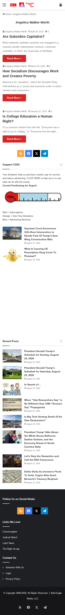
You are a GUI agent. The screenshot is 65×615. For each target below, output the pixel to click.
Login (8, 573)
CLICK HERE (33, 178)
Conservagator (10, 531)
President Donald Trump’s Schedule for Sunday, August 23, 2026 (41, 355)
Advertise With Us (15, 567)
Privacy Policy (13, 579)
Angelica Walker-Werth (32, 22)
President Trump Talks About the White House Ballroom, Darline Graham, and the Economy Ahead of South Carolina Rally (41, 439)
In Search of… (32, 384)
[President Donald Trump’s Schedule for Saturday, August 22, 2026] (12, 372)
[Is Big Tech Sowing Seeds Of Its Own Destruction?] (12, 421)
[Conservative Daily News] (22, 4)
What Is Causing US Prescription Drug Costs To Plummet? (40, 252)
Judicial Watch (10, 537)
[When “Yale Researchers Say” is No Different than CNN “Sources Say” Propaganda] (12, 404)
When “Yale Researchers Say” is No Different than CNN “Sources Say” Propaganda (43, 404)
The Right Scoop (11, 549)
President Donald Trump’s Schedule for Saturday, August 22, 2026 (42, 371)
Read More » (14, 58)
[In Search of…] (12, 389)
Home (8, 14)
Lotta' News (8, 543)
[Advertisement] (32, 301)
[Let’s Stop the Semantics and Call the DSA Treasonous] (12, 460)
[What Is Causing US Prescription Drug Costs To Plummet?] (12, 255)
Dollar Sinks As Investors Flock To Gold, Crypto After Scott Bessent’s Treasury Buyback (42, 475)
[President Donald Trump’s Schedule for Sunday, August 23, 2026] (12, 355)
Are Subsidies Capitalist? (24, 36)
